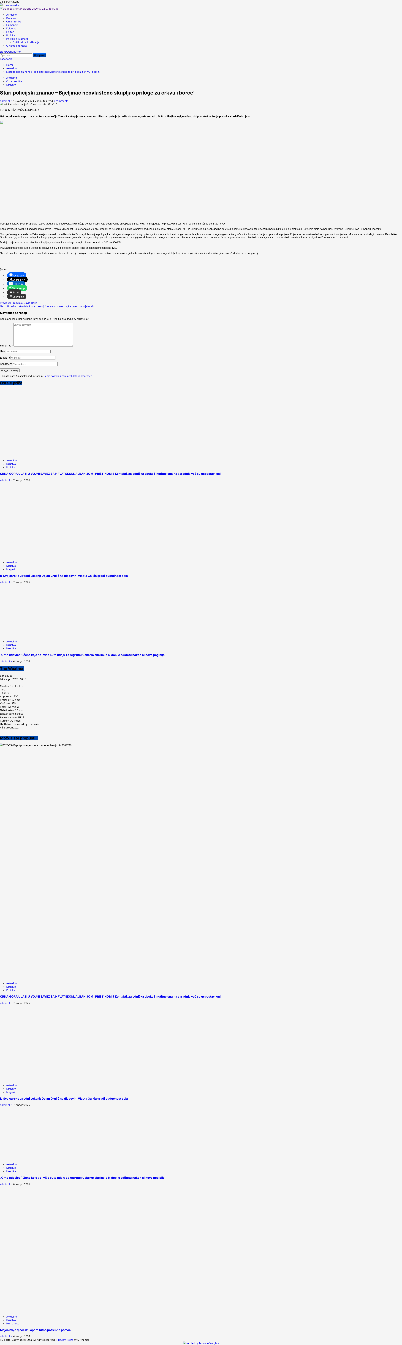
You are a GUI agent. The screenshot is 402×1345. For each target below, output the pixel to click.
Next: (47, 306)
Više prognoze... (9, 727)
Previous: (18, 302)
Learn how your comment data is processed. (68, 376)
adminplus (6, 101)
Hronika (11, 648)
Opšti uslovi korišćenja (26, 42)
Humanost (12, 25)
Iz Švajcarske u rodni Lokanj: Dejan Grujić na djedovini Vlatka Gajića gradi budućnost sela (64, 576)
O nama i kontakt (16, 45)
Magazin (11, 569)
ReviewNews (65, 1340)
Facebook (6, 58)
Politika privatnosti (17, 38)
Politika (10, 35)
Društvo (11, 18)
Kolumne (11, 28)
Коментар (6, 345)
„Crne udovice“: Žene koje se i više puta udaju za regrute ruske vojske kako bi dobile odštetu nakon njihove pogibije (82, 655)
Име (2, 351)
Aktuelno (11, 14)
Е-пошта (5, 357)
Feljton (10, 31)
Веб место (6, 364)
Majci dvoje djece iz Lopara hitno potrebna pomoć (35, 1330)
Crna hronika (14, 21)
